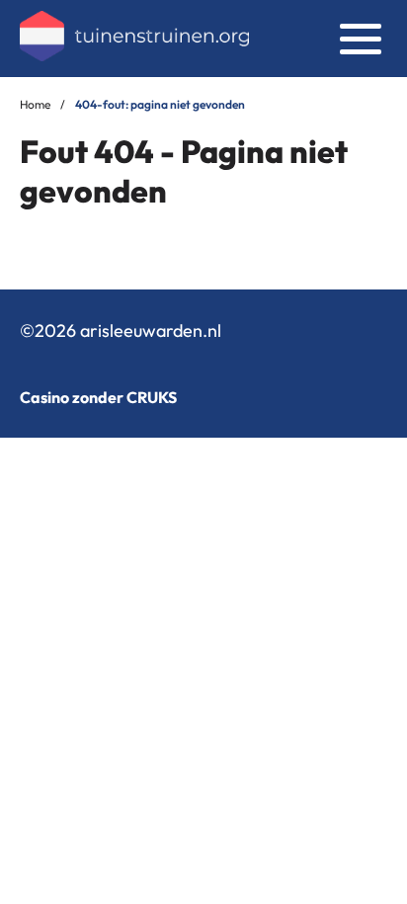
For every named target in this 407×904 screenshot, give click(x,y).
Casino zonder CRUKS (98, 397)
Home (35, 104)
